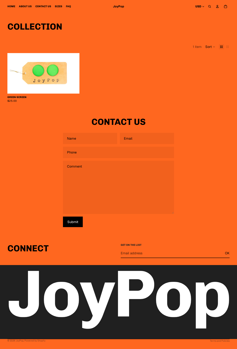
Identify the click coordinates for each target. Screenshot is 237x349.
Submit (72, 222)
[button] (210, 47)
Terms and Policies (220, 340)
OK (227, 253)
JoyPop (20, 340)
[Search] (210, 6)
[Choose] (74, 88)
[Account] (217, 6)
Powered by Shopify (34, 340)
